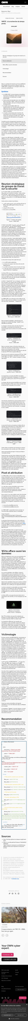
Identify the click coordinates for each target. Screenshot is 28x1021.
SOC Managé (4, 978)
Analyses (18, 6)
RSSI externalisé (5, 970)
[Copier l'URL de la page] (9, 893)
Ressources (4, 11)
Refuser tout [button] (21, 1015)
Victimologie (6, 68)
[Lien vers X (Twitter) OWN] (5, 998)
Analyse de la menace (6, 976)
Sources (4, 76)
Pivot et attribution (7, 61)
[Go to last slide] (2, 935)
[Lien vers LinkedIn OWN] (2, 998)
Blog (13, 6)
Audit (16, 970)
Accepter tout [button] (7, 1015)
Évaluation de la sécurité (5, 973)
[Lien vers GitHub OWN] (8, 998)
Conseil (17, 972)
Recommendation (7, 72)
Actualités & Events (6, 988)
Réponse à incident (6, 980)
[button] (25, 2)
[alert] (14, 1012)
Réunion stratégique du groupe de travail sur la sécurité (14, 56)
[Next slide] (7, 935)
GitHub (23, 6)
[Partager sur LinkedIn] (12, 893)
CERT (16, 974)
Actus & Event (6, 6)
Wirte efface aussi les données (10, 65)
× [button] (26, 1004)
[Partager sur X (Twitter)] (15, 893)
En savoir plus (4, 1012)
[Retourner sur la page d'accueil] (4, 2)
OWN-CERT (6, 859)
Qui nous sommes (19, 986)
